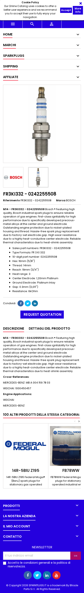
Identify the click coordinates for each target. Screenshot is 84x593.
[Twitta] (28, 303)
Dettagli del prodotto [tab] (49, 328)
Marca (60, 200)
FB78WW (70, 470)
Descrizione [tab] (13, 328)
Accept (66, 10)
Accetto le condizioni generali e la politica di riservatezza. (39, 564)
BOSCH (70, 200)
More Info (78, 10)
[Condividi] (21, 303)
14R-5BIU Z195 (25, 470)
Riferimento (11, 200)
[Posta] (35, 303)
